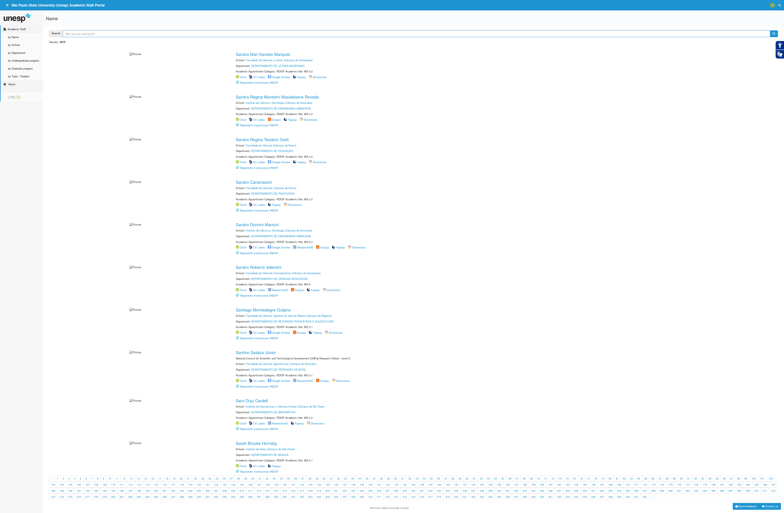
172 (645, 484)
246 (550, 490)
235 (456, 490)
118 (182, 484)
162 (559, 484)
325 (499, 497)
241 (508, 490)
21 (188, 478)
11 (117, 478)
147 (430, 484)
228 (396, 490)
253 (610, 490)
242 (516, 490)
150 (456, 484)
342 (645, 497)
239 (490, 490)
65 (502, 478)
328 (525, 497)
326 (508, 497)
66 (510, 478)
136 (336, 484)
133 (310, 484)
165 (585, 484)
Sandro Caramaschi (254, 182)
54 (424, 478)
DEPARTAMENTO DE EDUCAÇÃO (272, 151)
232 (430, 490)
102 (771, 478)
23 (202, 478)
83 (631, 478)
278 (96, 497)
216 (293, 490)
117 (173, 484)
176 (679, 484)
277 (87, 497)
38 (309, 478)
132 (302, 484)
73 (560, 478)
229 (405, 490)
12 (124, 478)
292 (216, 497)
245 (542, 490)
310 (370, 497)
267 (730, 490)
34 (281, 478)
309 (362, 497)
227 (387, 490)
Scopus (276, 120)
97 (731, 478)
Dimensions (320, 77)
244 (533, 490)
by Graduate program (20, 68)
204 (190, 490)
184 (748, 484)
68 (524, 478)
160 (542, 484)
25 (217, 478)
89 (674, 478)
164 (576, 484)
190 (70, 490)
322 (473, 497)
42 (338, 478)
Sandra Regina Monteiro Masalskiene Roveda (277, 97)
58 (452, 478)
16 (152, 478)
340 (628, 497)
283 (139, 497)
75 (574, 478)
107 (87, 484)
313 (396, 497)
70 (538, 478)
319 (447, 497)
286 (165, 497)
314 (405, 497)
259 (662, 490)
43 (345, 478)
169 (619, 484)
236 (465, 490)
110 (113, 484)
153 (482, 484)
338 (610, 497)
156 (508, 484)
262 (688, 490)
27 (231, 478)
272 (773, 490)
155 (499, 484)
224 (362, 490)
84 (638, 478)
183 (739, 484)
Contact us (771, 506)
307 (345, 497)
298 (267, 497)
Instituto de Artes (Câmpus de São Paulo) (270, 449)
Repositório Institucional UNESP (259, 82)
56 (438, 478)
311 (379, 497)
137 (345, 484)
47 (374, 478)
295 (242, 497)
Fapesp (301, 77)
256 (636, 490)
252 (602, 490)
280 (113, 497)
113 (139, 484)
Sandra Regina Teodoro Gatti (262, 139)
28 (238, 478)
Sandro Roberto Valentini (258, 267)
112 (130, 484)
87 (660, 478)
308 (353, 497)
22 (195, 478)
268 (739, 490)
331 (550, 497)
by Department (16, 53)
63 (488, 478)
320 (456, 497)
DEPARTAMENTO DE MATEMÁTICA (273, 412)
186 (765, 484)
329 (533, 497)
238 (482, 490)
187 (773, 484)
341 (636, 497)
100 (754, 478)
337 (602, 497)
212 (259, 490)
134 (319, 484)
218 (310, 490)
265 (713, 490)
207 (216, 490)
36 (295, 478)
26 (224, 478)
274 (62, 497)
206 (207, 490)
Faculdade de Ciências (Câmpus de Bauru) (271, 145)
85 (645, 478)
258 (653, 490)
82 (624, 478)
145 (413, 484)
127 (259, 484)
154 (490, 484)
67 (517, 478)
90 (681, 478)
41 (331, 478)
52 (410, 478)
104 (62, 484)
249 (576, 490)
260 (670, 490)
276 (79, 497)
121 (207, 484)
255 (628, 490)
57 (445, 478)
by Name (13, 37)
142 (387, 484)
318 (439, 497)
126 (250, 484)
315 (413, 497)
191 (79, 490)
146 (422, 484)
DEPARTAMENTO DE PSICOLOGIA (272, 193)
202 (173, 490)
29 (245, 478)
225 (370, 490)
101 (762, 478)
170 (628, 484)
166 (593, 484)
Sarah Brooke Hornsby (256, 443)
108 (96, 484)
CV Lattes (259, 77)
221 (336, 490)
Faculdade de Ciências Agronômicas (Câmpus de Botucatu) (281, 364)
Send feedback (747, 506)
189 (62, 490)
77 (588, 478)
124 (233, 484)
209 (233, 490)
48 (381, 478)
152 (473, 484)
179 (705, 484)
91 (688, 478)
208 (225, 490)
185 (756, 484)
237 (473, 490)
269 (748, 490)
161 (550, 484)
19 (174, 478)
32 (267, 478)
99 (745, 478)
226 (379, 490)
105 (70, 484)
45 (360, 478)
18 (167, 478)
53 (417, 478)
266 (722, 490)
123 (225, 484)
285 (156, 497)
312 (387, 497)
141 (379, 484)
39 (317, 478)
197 (130, 490)
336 (593, 497)
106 (79, 484)
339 (619, 497)
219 (319, 490)
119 (190, 484)
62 (481, 478)
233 (439, 490)
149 (447, 484)
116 (165, 484)
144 (405, 484)
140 (370, 484)
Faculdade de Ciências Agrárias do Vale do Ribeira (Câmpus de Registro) (289, 316)
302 (302, 497)
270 (756, 490)
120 (199, 484)
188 (53, 490)
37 (302, 478)
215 (285, 490)
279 (104, 497)
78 (595, 478)
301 (293, 497)
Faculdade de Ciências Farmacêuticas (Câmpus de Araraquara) (283, 273)
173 (653, 484)
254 (619, 490)
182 (730, 484)
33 (274, 478)
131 (293, 484)
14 (138, 478)
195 (113, 490)
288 (182, 497)
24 (209, 478)
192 (87, 490)
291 (207, 497)
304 (319, 497)
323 (482, 497)
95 (717, 478)
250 (585, 490)
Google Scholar (281, 77)
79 (602, 478)
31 (259, 478)
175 (670, 484)
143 (396, 484)
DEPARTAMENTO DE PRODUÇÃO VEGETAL (278, 369)
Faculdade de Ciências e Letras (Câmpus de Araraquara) (279, 60)
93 (703, 478)
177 (688, 484)
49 (388, 478)
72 (552, 478)
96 (724, 478)
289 (190, 497)
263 (696, 490)
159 (533, 484)
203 (182, 490)
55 (431, 478)
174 (662, 484)
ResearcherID (305, 247)
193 (96, 490)
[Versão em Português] (772, 5)
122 (216, 484)
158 (525, 484)
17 (159, 478)
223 (353, 490)
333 (568, 497)
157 (516, 484)
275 (70, 497)
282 (130, 497)
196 (122, 490)
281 (122, 497)
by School (14, 45)
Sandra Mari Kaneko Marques (263, 54)
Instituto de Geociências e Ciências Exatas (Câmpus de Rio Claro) (285, 406)
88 (667, 478)
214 (276, 490)
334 (576, 497)
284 (147, 497)
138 (353, 484)
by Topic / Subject (18, 76)
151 (465, 484)
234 (447, 490)
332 (559, 497)
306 (336, 497)
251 (593, 490)
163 (568, 484)
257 (645, 490)
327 (516, 497)
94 (710, 478)
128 (267, 484)
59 (460, 478)
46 (367, 478)
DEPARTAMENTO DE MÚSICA (269, 455)
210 (242, 490)
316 (422, 497)
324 (490, 497)
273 (53, 497)
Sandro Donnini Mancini (257, 224)
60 (467, 478)
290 (199, 497)
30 (252, 478)
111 (122, 484)
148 (439, 484)
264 (705, 490)
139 (362, 484)
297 (259, 497)
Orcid (243, 77)
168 (610, 484)
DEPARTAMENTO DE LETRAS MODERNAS (278, 66)
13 (131, 478)
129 (276, 484)
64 (495, 478)
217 (302, 490)
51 (402, 478)
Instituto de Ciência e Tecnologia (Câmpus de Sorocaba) (279, 103)
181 (722, 484)
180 (713, 484)
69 (531, 478)
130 (285, 484)
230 (413, 490)
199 (147, 490)
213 (267, 490)
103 (53, 484)
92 (695, 478)
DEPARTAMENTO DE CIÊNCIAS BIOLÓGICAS (279, 279)
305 (327, 497)
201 (165, 490)
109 (104, 484)
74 (567, 478)
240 (499, 490)
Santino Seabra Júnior (256, 352)
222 (345, 490)
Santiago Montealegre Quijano (263, 310)
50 (395, 478)
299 (276, 497)
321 (465, 497)
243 (525, 490)
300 (285, 497)
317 (430, 497)
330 (542, 497)
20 (181, 478)
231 (422, 490)
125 (242, 484)
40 (324, 478)
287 (173, 497)
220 (327, 490)
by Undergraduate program (23, 60)
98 (738, 478)
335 (585, 497)
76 (581, 478)
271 (765, 490)
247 (559, 490)
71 (545, 478)
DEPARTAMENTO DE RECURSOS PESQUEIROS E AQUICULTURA (292, 321)
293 (225, 497)
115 (156, 484)
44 (352, 478)
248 (568, 490)
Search (56, 33)
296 (250, 497)
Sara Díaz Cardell (252, 400)
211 (250, 490)
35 (288, 478)
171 (636, 484)
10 (109, 478)
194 (104, 490)
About (11, 84)
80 (610, 478)
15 (145, 478)
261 (679, 490)
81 (617, 478)
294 (233, 497)
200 (156, 490)
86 (652, 478)
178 (696, 484)
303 (310, 497)
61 (474, 478)
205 (199, 490)
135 (327, 484)
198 (139, 490)
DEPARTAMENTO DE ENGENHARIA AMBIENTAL (281, 108)
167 (602, 484)
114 (147, 484)
